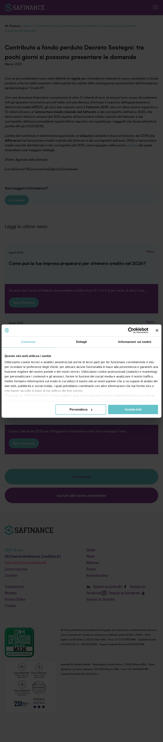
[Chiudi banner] (157, 330)
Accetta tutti (133, 409)
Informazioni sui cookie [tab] (134, 341)
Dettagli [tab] (81, 341)
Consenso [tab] (28, 341)
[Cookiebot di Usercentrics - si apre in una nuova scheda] (131, 330)
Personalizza (78, 409)
